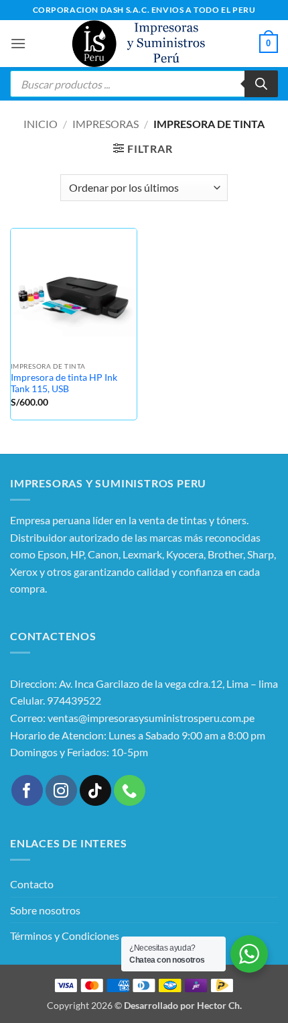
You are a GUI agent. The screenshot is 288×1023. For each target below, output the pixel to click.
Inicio (40, 123)
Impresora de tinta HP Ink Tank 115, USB (64, 383)
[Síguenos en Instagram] (61, 790)
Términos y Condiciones (64, 935)
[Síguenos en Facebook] (27, 790)
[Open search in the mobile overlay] (144, 83)
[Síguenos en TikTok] (95, 790)
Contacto (32, 884)
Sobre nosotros (45, 910)
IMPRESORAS (105, 123)
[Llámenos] (129, 790)
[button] (18, 43)
